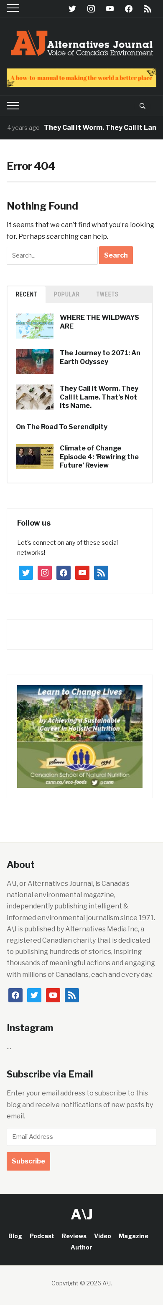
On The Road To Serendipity (61, 427)
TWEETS (108, 294)
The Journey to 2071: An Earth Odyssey (100, 357)
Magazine (133, 1235)
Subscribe (28, 1161)
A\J (82, 1214)
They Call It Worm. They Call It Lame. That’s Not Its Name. (99, 397)
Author (81, 1247)
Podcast (42, 1235)
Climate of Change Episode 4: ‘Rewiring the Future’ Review (99, 457)
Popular (67, 294)
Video (102, 1235)
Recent (26, 294)
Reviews (74, 1235)
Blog (15, 1235)
